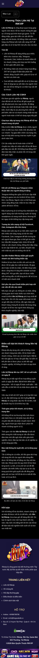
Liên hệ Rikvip (8, 585)
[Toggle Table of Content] (14, 14)
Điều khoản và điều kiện (12, 597)
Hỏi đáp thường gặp (11, 593)
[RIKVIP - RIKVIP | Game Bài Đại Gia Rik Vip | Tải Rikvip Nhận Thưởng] (19, 4)
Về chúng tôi (8, 589)
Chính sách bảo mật (11, 600)
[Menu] (3, 3)
